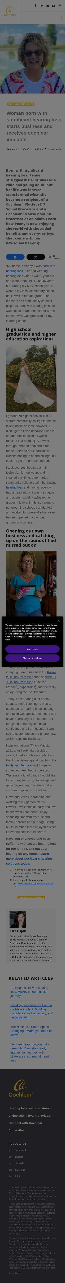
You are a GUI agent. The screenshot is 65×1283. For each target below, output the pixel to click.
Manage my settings (32, 657)
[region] (32, 641)
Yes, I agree (32, 648)
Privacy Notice (42, 636)
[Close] (58, 620)
